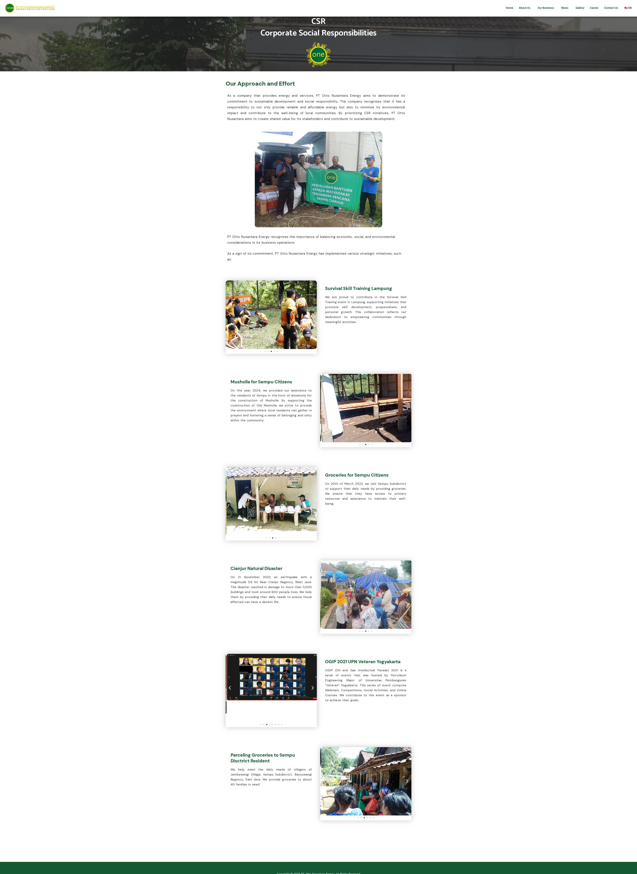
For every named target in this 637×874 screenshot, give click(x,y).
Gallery (580, 7)
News (564, 7)
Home (509, 7)
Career (594, 7)
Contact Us (611, 7)
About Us (524, 7)
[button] (265, 351)
